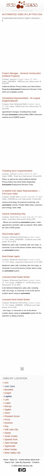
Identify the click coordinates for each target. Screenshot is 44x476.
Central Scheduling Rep (13, 214)
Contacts (35, 462)
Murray (8, 406)
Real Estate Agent (11, 234)
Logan (8, 403)
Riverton (9, 423)
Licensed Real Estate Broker (16, 277)
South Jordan (11, 436)
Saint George (11, 443)
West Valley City (12, 453)
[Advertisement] (22, 46)
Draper (8, 393)
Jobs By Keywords (23, 462)
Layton (8, 396)
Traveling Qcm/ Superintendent (17, 171)
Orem (7, 413)
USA (6, 382)
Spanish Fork (11, 439)
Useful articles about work (29, 460)
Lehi (7, 399)
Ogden (8, 409)
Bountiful (9, 389)
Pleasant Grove (12, 416)
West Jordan (11, 449)
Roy (6, 426)
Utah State (10, 386)
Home (5, 460)
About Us (13, 460)
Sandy (8, 433)
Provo (7, 419)
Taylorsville (10, 446)
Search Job (9, 462)
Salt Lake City (11, 429)
